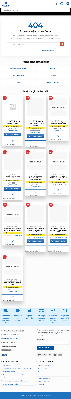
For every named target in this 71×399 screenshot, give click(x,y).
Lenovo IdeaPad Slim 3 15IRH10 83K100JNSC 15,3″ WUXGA (35, 123)
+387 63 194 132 (10, 335)
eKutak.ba (55, 330)
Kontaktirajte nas (47, 50)
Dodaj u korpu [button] (14, 134)
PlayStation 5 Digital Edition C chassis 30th (58, 122)
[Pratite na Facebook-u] (2, 355)
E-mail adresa (41, 339)
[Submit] (62, 44)
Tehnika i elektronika (18, 68)
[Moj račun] (57, 4)
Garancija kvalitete (44, 365)
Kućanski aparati (18, 75)
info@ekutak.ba (9, 338)
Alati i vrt (53, 68)
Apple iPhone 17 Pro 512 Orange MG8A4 (12, 122)
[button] (61, 3)
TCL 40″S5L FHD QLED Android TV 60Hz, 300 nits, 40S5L (58, 230)
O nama (41, 384)
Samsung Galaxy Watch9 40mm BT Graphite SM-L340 (35, 230)
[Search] (3, 13)
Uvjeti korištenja (44, 381)
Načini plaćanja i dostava (46, 375)
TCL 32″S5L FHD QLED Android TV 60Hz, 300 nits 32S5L (58, 177)
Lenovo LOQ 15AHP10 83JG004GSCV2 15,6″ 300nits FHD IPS (36, 177)
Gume (18, 82)
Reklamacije (7, 365)
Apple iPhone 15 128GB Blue (12, 177)
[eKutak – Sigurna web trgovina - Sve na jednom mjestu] (14, 4)
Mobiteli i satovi (53, 82)
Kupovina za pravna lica (46, 372)
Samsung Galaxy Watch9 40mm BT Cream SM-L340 (12, 229)
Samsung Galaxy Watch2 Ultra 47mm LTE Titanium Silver (12, 282)
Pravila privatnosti (44, 378)
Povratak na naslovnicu (26, 50)
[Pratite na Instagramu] (5, 355)
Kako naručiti (42, 369)
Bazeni (53, 75)
